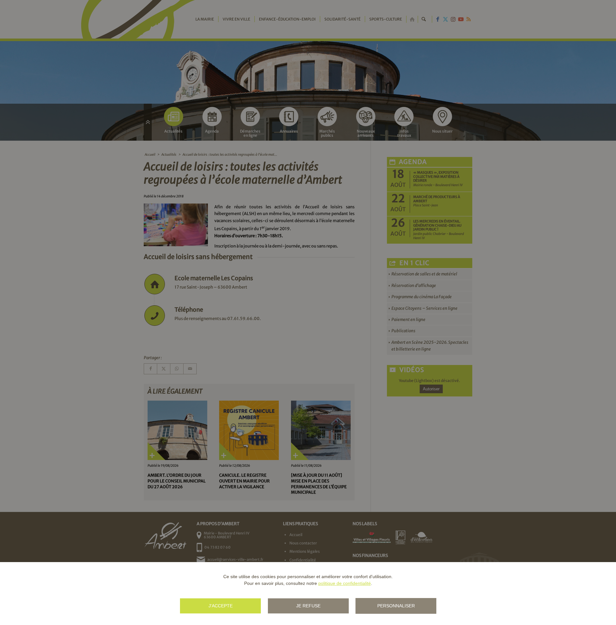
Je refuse (308, 605)
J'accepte (221, 605)
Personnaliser (396, 605)
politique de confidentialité (344, 583)
